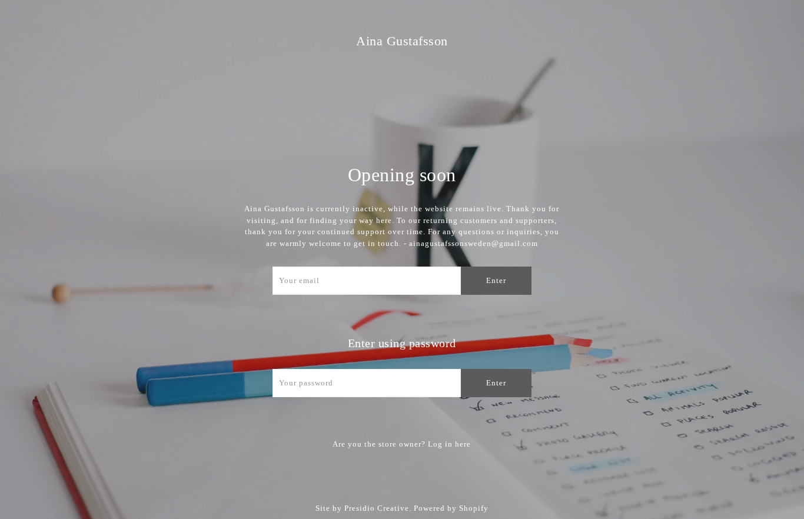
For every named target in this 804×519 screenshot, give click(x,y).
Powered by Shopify (451, 508)
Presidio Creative (376, 508)
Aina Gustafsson (402, 41)
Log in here (449, 444)
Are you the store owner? (402, 444)
